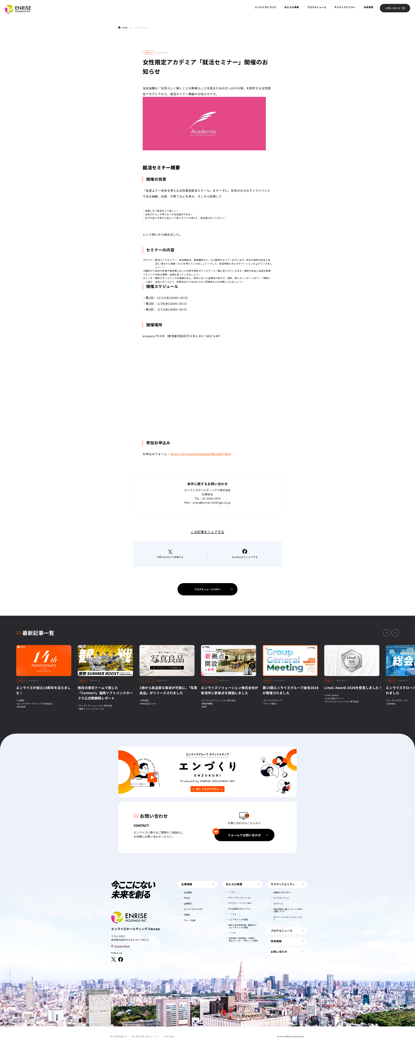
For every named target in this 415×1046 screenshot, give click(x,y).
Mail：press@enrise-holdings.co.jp (207, 502)
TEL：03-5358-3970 (207, 498)
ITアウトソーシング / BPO (240, 903)
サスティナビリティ (345, 7)
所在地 (187, 898)
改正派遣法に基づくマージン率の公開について (287, 910)
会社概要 (188, 892)
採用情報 (368, 7)
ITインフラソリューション (240, 897)
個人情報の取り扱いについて (145, 1036)
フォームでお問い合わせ (237, 833)
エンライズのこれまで (193, 909)
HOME (125, 27)
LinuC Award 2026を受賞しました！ (353, 687)
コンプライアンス (281, 898)
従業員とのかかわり (282, 892)
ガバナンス (278, 903)
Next (395, 632)
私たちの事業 (292, 7)
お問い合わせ (393, 8)
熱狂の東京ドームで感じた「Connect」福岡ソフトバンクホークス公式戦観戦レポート (105, 692)
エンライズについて (266, 7)
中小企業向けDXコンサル (239, 909)
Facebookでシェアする (245, 557)
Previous (386, 632)
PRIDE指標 (169, 1036)
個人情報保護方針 (118, 1036)
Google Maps (122, 946)
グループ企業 (189, 920)
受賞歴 (187, 914)
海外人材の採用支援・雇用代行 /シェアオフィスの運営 (243, 926)
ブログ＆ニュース (316, 7)
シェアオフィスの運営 (238, 919)
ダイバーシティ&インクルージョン (287, 918)
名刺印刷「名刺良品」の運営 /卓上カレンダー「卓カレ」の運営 (243, 939)
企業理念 (188, 903)
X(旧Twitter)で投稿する (170, 557)
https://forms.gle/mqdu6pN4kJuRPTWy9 (200, 454)
